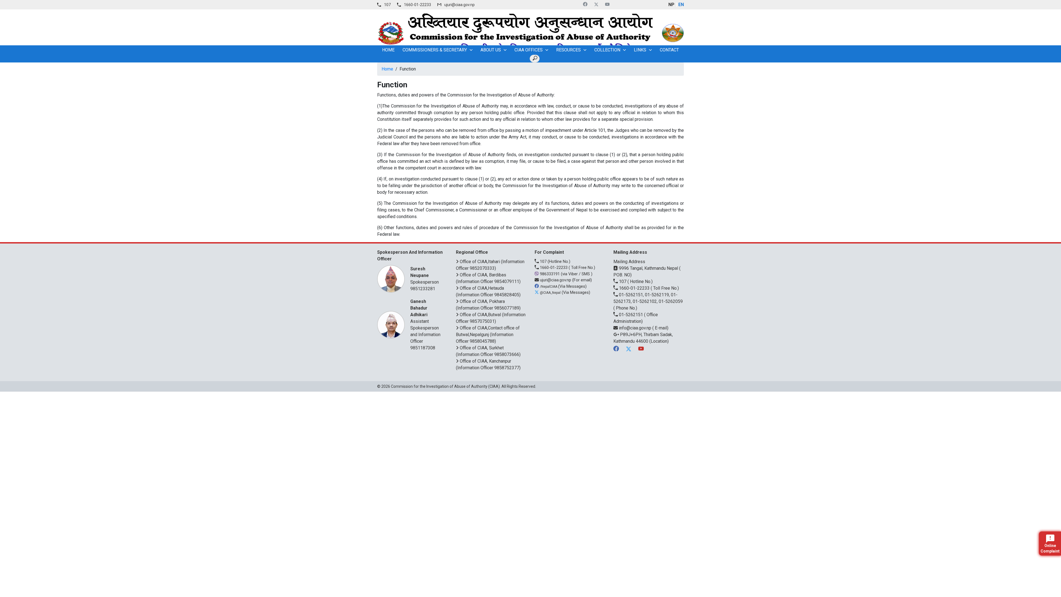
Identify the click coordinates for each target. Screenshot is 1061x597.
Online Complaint (1050, 548)
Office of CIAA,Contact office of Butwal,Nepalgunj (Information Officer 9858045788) (488, 334)
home (388, 50)
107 (387, 4)
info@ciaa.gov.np (635, 328)
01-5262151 (631, 314)
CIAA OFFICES (528, 50)
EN (681, 4)
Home (387, 69)
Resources (568, 50)
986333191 (550, 273)
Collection (607, 50)
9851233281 (422, 288)
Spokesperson (424, 275)
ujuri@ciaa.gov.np (459, 4)
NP (671, 4)
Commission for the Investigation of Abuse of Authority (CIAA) (445, 386)
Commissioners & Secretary (435, 50)
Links (640, 50)
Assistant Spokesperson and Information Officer (425, 321)
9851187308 (422, 347)
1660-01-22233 (417, 4)
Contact (669, 50)
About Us (490, 50)
